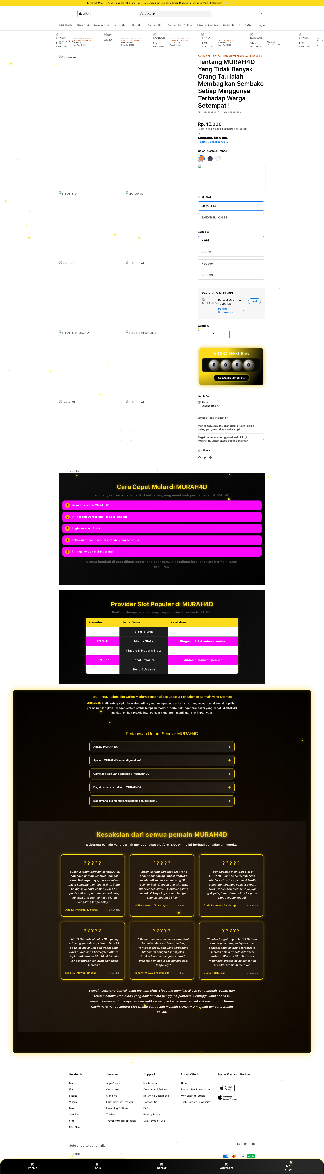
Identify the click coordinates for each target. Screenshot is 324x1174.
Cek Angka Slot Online (231, 377)
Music (72, 1108)
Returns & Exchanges (156, 1095)
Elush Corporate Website (195, 1102)
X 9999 (206, 252)
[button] (65, 25)
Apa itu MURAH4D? (106, 746)
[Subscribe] (121, 1154)
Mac (71, 1083)
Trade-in (111, 1114)
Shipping (218, 129)
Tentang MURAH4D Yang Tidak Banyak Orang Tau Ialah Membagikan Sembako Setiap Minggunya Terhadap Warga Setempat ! (162, 3)
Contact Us (150, 1102)
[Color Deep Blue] (210, 158)
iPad (71, 1089)
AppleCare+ (113, 1083)
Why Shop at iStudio (193, 1095)
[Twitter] (205, 458)
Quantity (203, 325)
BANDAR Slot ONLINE (214, 217)
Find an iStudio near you (195, 1089)
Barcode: (223, 112)
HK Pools (229, 25)
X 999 (205, 240)
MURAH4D (65, 25)
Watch (73, 1102)
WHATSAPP (226, 1168)
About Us (186, 1083)
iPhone (73, 1095)
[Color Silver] (218, 158)
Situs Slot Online (207, 25)
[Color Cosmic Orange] (201, 158)
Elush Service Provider (119, 1102)
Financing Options (117, 1108)
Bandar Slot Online (180, 25)
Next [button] (263, 3)
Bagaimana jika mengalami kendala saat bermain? (125, 801)
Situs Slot (83, 25)
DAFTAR (162, 1168)
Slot (71, 1120)
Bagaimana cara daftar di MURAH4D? (117, 787)
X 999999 (208, 275)
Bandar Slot (101, 25)
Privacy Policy (151, 1114)
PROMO (32, 1168)
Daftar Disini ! (230, 3)
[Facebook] (200, 458)
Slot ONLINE (209, 205)
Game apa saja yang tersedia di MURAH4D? (121, 774)
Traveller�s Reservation (121, 1120)
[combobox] (175, 14)
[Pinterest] (211, 458)
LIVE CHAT (288, 1168)
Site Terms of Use (154, 1120)
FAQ (145, 1108)
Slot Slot (137, 25)
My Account (150, 1083)
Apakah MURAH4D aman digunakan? (117, 760)
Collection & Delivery (156, 1089)
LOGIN (97, 1168)
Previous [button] (60, 3)
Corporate (112, 1089)
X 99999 (207, 263)
